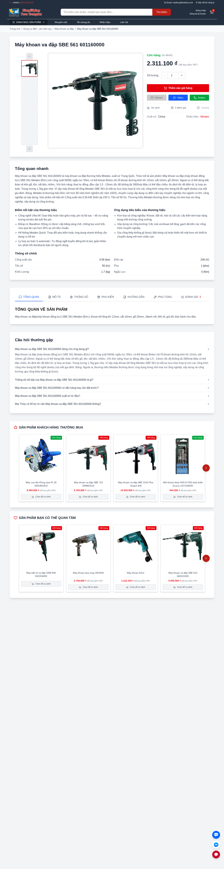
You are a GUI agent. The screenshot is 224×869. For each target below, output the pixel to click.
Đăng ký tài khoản (198, 14)
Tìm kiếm (161, 12)
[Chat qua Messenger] (216, 845)
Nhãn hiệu (105, 22)
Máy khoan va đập (64, 28)
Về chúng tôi (83, 22)
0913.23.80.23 (26, 2)
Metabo (204, 116)
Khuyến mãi (61, 22)
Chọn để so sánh (43, 497)
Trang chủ (15, 28)
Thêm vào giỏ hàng (180, 88)
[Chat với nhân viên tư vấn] (216, 854)
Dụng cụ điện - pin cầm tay (37, 28)
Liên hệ (124, 22)
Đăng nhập (201, 10)
